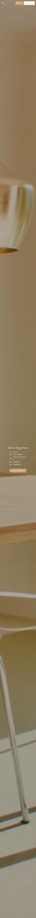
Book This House (18, 470)
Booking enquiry (29, 3)
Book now (19, 3)
